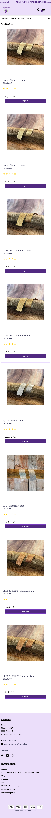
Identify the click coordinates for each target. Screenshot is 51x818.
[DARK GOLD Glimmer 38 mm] (25, 308)
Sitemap (4, 750)
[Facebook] (2, 755)
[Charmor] (12, 10)
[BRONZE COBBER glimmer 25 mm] (25, 564)
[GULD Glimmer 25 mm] (25, 53)
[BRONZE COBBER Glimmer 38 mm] (25, 649)
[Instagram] (13, 755)
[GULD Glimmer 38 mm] (25, 138)
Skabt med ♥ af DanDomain (25, 810)
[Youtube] (7, 755)
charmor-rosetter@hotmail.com (16, 744)
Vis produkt (25, 101)
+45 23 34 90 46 (9, 741)
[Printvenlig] (49, 18)
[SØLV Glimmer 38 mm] (25, 479)
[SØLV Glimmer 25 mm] (25, 393)
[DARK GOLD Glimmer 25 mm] (25, 223)
